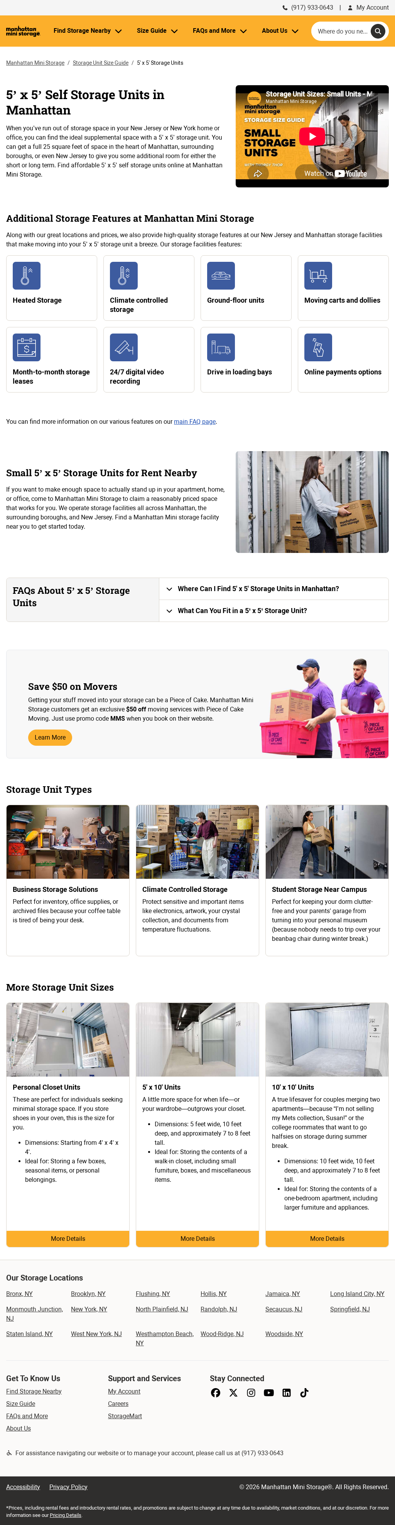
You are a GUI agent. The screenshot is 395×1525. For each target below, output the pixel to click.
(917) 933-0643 (312, 7)
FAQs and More (27, 1416)
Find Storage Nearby (34, 1391)
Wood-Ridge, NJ (222, 1334)
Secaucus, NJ (283, 1309)
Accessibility (23, 1487)
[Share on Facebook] (215, 1393)
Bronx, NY (19, 1294)
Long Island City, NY (357, 1294)
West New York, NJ (96, 1334)
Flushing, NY (153, 1294)
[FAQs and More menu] (243, 30)
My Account (372, 7)
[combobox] (350, 31)
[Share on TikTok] (304, 1393)
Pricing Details (65, 1515)
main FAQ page (195, 421)
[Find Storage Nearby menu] (118, 30)
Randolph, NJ (219, 1309)
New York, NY (89, 1309)
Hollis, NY (214, 1294)
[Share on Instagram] (251, 1393)
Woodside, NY (284, 1334)
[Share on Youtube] (269, 1393)
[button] (273, 589)
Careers (118, 1403)
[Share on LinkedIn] (286, 1393)
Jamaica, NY (282, 1294)
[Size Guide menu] (174, 30)
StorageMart (125, 1416)
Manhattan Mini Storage (35, 63)
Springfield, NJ (350, 1309)
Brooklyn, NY (88, 1294)
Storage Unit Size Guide (100, 63)
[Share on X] (233, 1393)
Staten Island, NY (29, 1334)
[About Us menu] (295, 30)
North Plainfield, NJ (162, 1309)
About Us (18, 1428)
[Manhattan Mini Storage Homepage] (23, 31)
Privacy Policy (68, 1487)
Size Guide (20, 1403)
